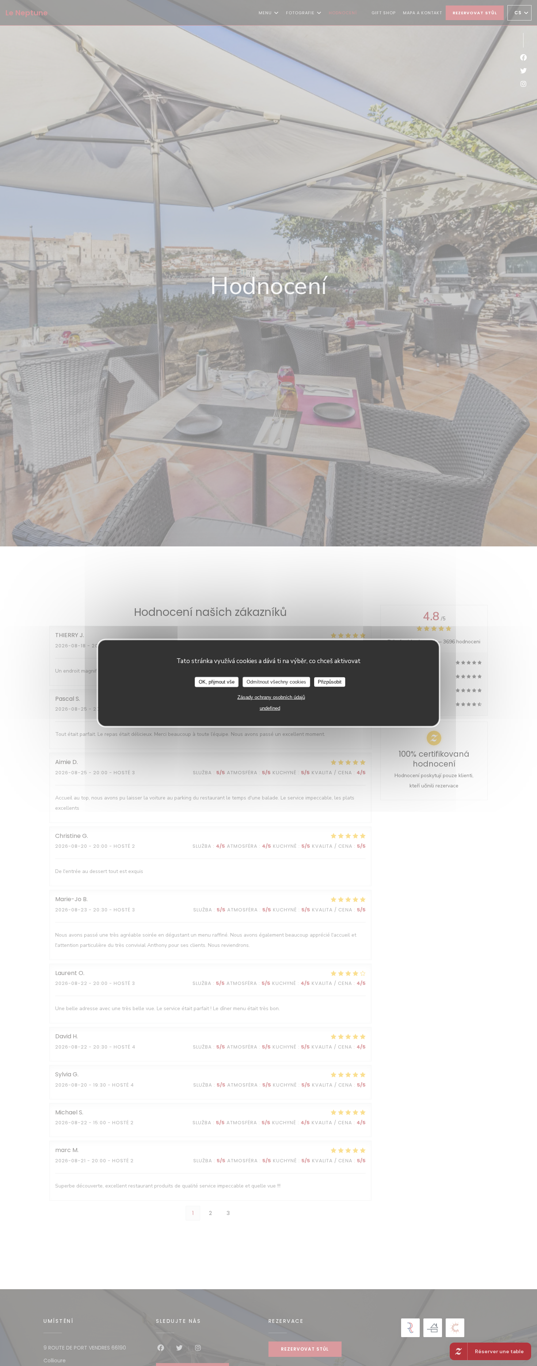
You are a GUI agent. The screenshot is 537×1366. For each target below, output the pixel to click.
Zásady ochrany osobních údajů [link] (271, 697)
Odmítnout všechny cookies (276, 681)
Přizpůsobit (330, 681)
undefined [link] (270, 708)
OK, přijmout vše (217, 681)
